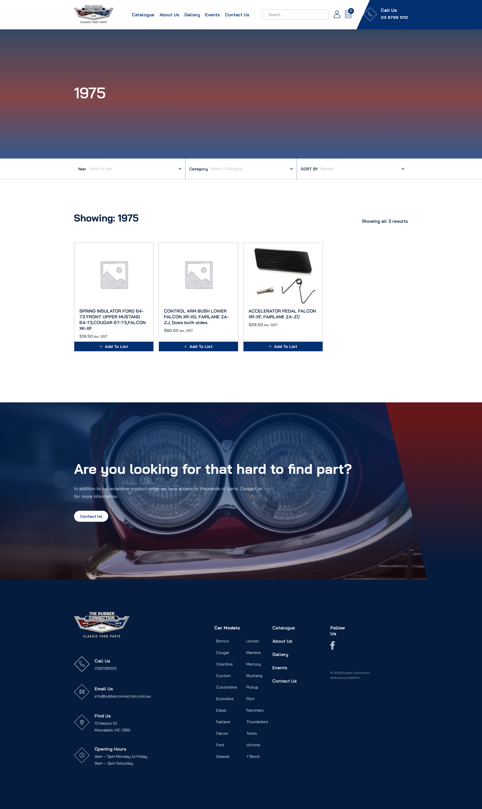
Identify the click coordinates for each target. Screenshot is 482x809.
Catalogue (143, 15)
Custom (223, 675)
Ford (220, 744)
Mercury (253, 664)
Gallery (192, 15)
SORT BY (309, 168)
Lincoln (252, 640)
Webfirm (354, 678)
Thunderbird (257, 721)
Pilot (250, 698)
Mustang (254, 675)
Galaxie (222, 756)
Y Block (253, 756)
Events (212, 15)
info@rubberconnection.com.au (123, 696)
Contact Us (237, 15)
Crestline (224, 664)
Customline (226, 687)
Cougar (222, 652)
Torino (251, 733)
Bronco (222, 640)
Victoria (253, 744)
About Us (169, 15)
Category (198, 168)
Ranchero (255, 710)
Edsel (221, 710)
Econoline (225, 698)
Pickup (252, 687)
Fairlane (223, 721)
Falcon (222, 733)
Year (82, 168)
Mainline (253, 652)
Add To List (116, 346)
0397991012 (106, 668)
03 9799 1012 (394, 17)
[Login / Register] (334, 15)
